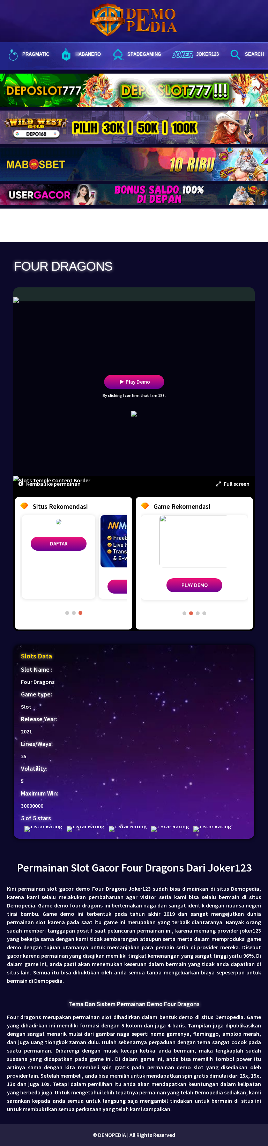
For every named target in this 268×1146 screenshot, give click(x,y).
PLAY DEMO (194, 585)
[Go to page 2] (74, 613)
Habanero (88, 54)
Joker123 (207, 54)
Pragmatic (35, 54)
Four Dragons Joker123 (121, 888)
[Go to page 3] (80, 613)
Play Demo (138, 381)
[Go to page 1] (67, 613)
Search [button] (254, 54)
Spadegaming (144, 54)
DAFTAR (59, 543)
